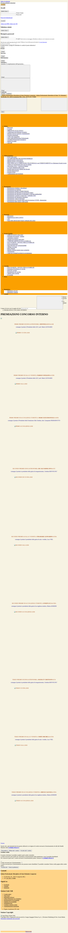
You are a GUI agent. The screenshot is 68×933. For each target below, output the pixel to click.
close (2, 111)
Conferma (9, 93)
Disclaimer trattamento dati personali (10, 918)
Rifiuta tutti (14, 850)
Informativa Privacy (9, 897)
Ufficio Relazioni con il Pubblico (12, 899)
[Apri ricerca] (54, 104)
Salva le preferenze (13, 867)
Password (18, 14)
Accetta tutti (26, 850)
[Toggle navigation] (14, 104)
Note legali (7, 895)
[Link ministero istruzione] (8, 3)
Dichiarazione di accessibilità (11, 900)
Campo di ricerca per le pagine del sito (11, 308)
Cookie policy (7, 894)
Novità (65, 298)
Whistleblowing (8, 903)
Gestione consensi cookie (10, 905)
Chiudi (2, 51)
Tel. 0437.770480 (11, 878)
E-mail (18, 39)
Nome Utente (19, 13)
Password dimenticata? (7, 17)
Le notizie (64, 302)
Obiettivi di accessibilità (10, 902)
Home (64, 296)
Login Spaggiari (43, 42)
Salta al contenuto (5, 1)
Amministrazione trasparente (11, 906)
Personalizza (4, 850)
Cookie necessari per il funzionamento (11, 862)
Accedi (3, 4)
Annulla (3, 93)
